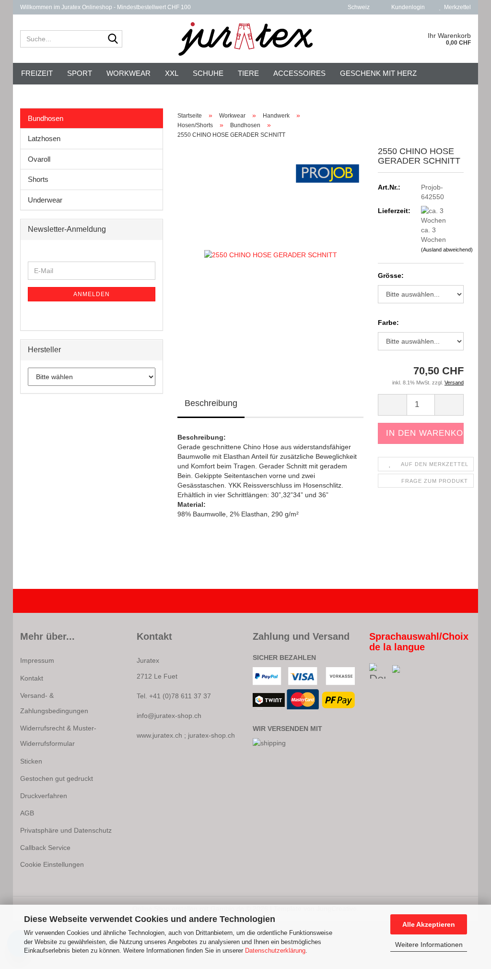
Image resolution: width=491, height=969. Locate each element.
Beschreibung (211, 403)
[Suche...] (113, 39)
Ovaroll (39, 159)
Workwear (128, 73)
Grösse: (391, 275)
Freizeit (37, 73)
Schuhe (208, 73)
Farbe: (388, 322)
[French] (404, 671)
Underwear (45, 200)
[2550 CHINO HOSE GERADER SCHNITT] (270, 254)
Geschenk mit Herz (378, 73)
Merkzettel (456, 7)
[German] (381, 671)
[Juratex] (246, 39)
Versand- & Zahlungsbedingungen (54, 703)
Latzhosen (44, 138)
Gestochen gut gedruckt (56, 778)
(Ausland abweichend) (447, 249)
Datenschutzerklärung (275, 950)
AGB (27, 813)
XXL (171, 73)
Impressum (37, 660)
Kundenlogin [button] (406, 7)
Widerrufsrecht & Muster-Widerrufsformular (58, 735)
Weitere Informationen (429, 944)
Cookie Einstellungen (52, 864)
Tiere (248, 73)
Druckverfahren (43, 796)
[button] (356, 7)
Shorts (38, 179)
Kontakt (31, 678)
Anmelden (91, 294)
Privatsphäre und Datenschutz (66, 830)
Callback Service (45, 847)
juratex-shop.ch (211, 735)
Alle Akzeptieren (428, 924)
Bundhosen (45, 118)
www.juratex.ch (159, 735)
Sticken (31, 761)
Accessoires (299, 73)
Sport (79, 73)
